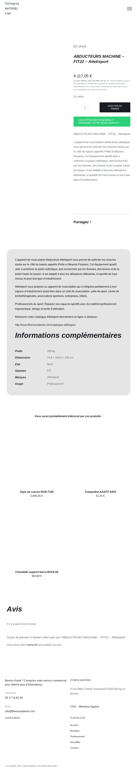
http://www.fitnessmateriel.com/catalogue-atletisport (45, 324)
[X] (115, 222)
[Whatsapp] (32, 726)
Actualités (75, 742)
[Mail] (39, 726)
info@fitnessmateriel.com (20, 711)
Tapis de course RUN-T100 (37, 491)
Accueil (74, 725)
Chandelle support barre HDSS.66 (36, 572)
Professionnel (77, 736)
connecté (31, 644)
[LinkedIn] (26, 726)
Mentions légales (89, 706)
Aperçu (52, 457)
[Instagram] (13, 726)
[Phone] (45, 726)
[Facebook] (109, 222)
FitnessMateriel (30, 766)
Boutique (75, 730)
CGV (73, 706)
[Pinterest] (121, 222)
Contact (74, 747)
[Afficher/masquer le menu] (129, 8)
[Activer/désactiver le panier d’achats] (121, 9)
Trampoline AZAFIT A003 (100, 491)
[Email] (127, 222)
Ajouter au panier (115, 107)
